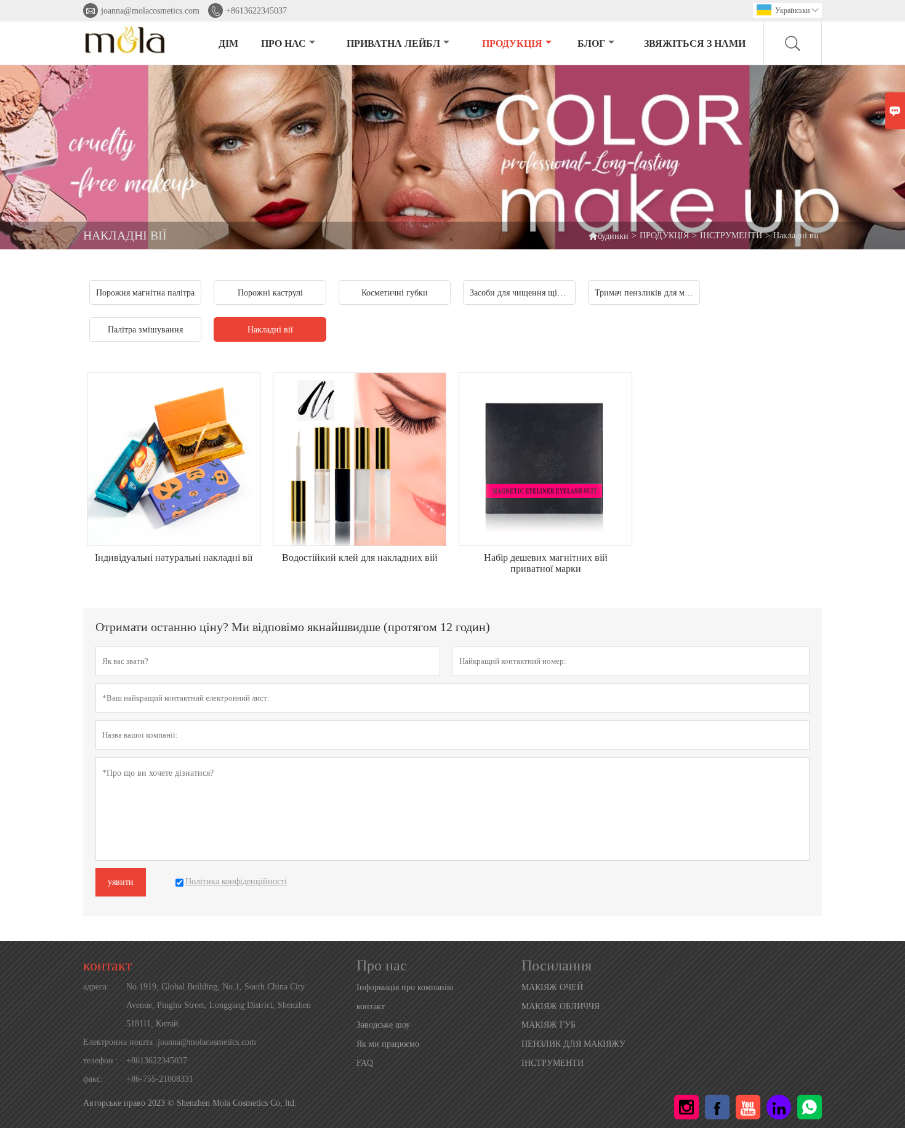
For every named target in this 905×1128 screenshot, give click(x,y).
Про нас (283, 43)
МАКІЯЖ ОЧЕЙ (552, 987)
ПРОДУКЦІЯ (512, 43)
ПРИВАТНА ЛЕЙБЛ (393, 43)
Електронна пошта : (120, 1042)
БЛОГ (591, 43)
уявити (121, 882)
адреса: (96, 986)
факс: (93, 1079)
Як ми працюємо (387, 1044)
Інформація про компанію (404, 987)
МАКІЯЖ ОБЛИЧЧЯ (560, 1006)
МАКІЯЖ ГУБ (548, 1024)
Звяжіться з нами (695, 43)
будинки (608, 235)
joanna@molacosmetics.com (150, 10)
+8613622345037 (256, 10)
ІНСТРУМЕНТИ (731, 235)
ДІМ (228, 43)
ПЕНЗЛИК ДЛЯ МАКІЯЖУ (573, 1044)
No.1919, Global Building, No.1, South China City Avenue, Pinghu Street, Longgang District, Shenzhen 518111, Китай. (218, 1005)
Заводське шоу (383, 1024)
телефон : (100, 1060)
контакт (107, 965)
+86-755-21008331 (159, 1079)
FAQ (364, 1063)
